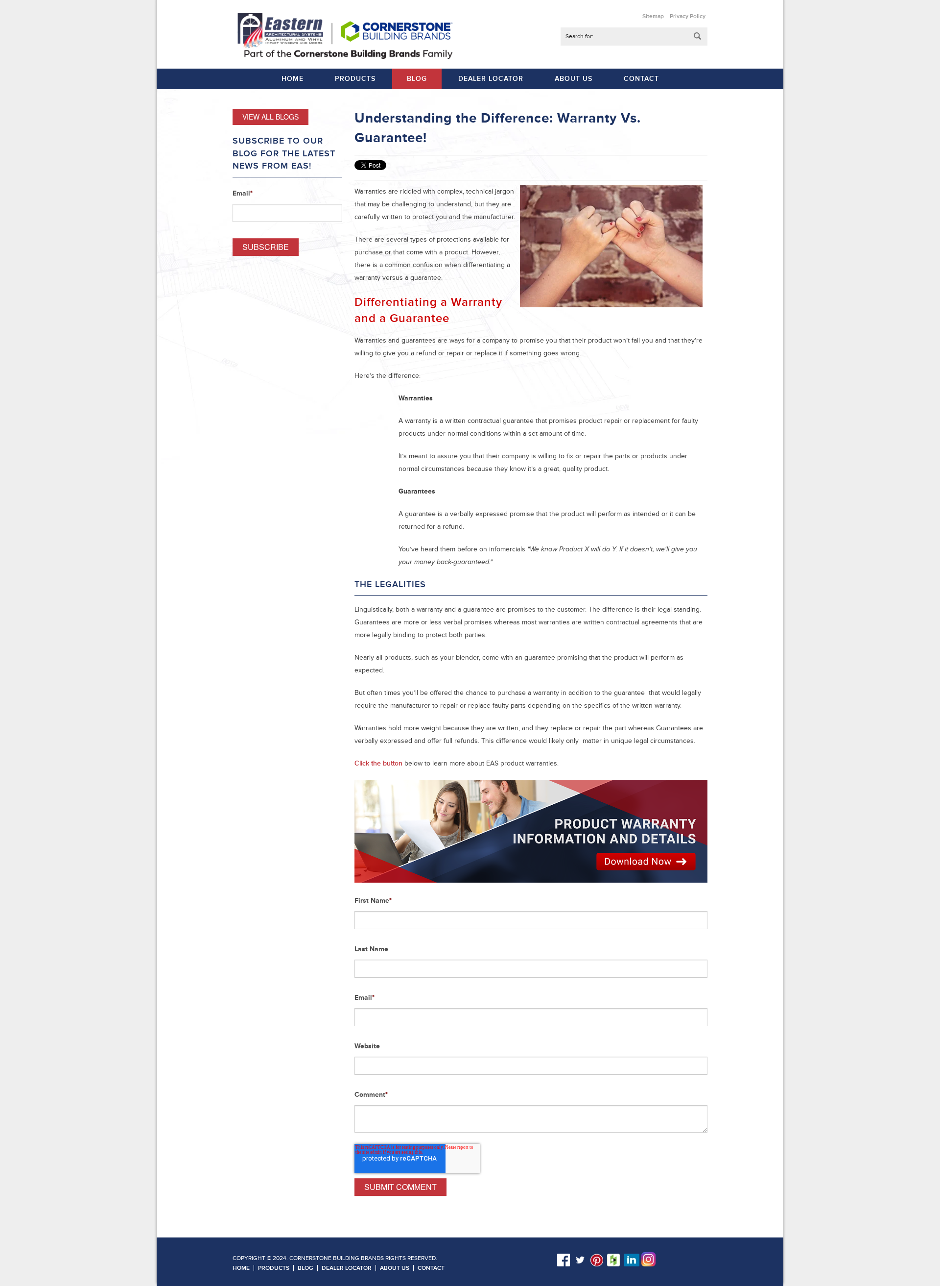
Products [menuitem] (355, 78)
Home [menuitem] (293, 78)
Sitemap (653, 16)
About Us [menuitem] (573, 78)
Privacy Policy (687, 16)
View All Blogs (270, 117)
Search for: (579, 36)
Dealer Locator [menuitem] (490, 78)
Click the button (378, 763)
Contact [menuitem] (641, 78)
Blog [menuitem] (417, 78)
